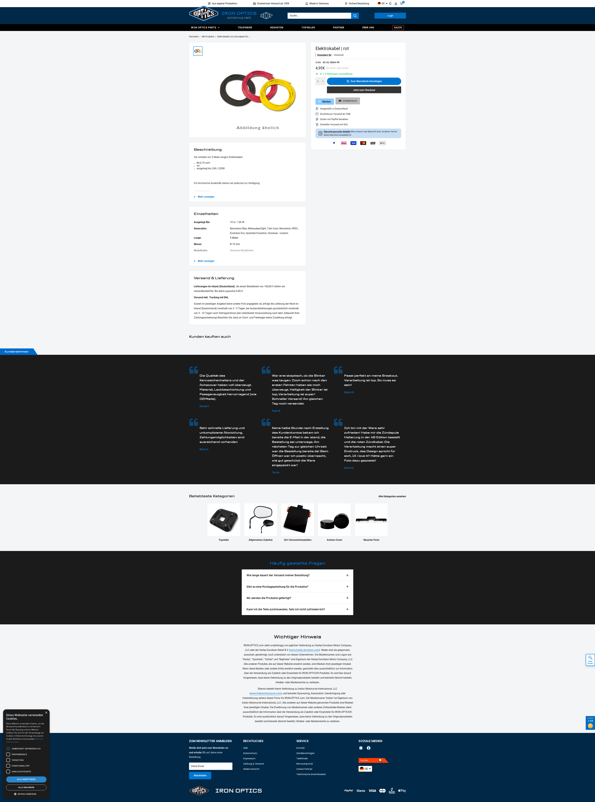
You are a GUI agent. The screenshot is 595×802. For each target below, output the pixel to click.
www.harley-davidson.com (304, 650)
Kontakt (300, 748)
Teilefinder (245, 27)
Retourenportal (304, 763)
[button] (26, 794)
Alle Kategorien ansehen (393, 496)
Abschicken (200, 775)
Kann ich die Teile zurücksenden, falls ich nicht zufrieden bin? (286, 609)
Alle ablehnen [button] (26, 787)
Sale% (398, 27)
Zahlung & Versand (253, 763)
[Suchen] (355, 16)
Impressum (249, 758)
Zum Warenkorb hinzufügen (366, 81)
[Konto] (395, 3)
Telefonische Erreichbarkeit (311, 774)
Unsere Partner (304, 769)
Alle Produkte (207, 36)
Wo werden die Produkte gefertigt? (269, 598)
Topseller (308, 27)
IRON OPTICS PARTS (203, 27)
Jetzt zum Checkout (364, 90)
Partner (338, 27)
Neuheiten (276, 27)
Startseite (193, 36)
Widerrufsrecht (251, 769)
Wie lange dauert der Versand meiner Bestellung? (278, 575)
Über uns (368, 27)
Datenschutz (250, 753)
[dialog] (26, 754)
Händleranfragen (305, 753)
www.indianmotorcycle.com (265, 693)
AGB (245, 748)
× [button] (46, 713)
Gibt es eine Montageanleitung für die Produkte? (277, 586)
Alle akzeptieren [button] (26, 779)
